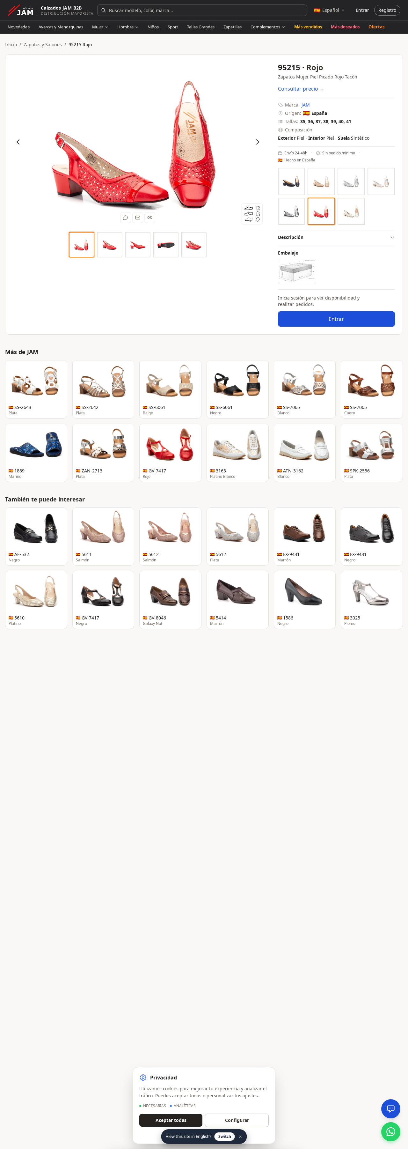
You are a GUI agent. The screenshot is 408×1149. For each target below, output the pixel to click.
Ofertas (376, 27)
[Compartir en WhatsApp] (125, 217)
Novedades (19, 27)
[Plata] (351, 181)
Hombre (125, 27)
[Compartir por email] (137, 217)
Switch (224, 1136)
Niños (153, 27)
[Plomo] (291, 211)
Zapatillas (232, 27)
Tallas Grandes (201, 27)
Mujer (97, 27)
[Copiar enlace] (149, 217)
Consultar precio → (301, 88)
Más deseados (345, 27)
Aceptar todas (171, 1120)
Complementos (265, 27)
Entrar (362, 10)
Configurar (237, 1120)
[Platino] (381, 181)
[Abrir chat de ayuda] (390, 1108)
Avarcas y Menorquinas (61, 27)
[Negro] (291, 181)
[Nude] (321, 181)
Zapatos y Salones (43, 44)
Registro (387, 10)
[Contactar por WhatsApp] (390, 1131)
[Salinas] (351, 211)
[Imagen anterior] (18, 142)
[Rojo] (321, 211)
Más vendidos (308, 27)
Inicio (11, 44)
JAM (306, 105)
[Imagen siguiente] (257, 142)
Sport (173, 27)
